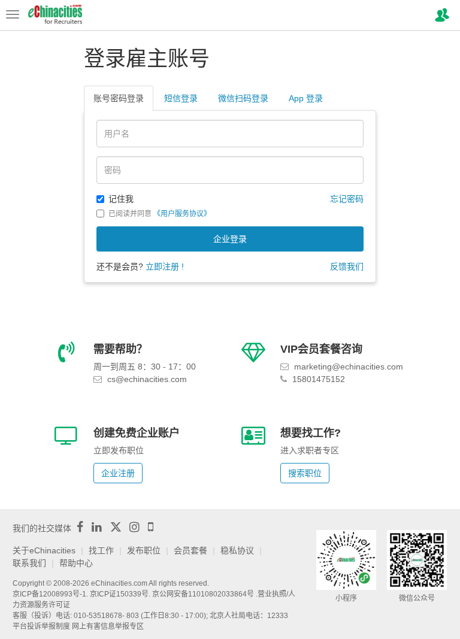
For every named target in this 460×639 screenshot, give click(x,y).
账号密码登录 (118, 98)
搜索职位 (305, 473)
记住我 (121, 199)
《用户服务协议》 (182, 214)
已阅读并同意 (159, 214)
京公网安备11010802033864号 (203, 594)
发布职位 (144, 550)
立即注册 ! (165, 266)
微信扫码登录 (243, 98)
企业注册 (118, 473)
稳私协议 (237, 550)
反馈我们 (347, 266)
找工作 (101, 550)
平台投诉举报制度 (41, 626)
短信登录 (181, 98)
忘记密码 (347, 199)
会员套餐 (190, 550)
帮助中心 (76, 563)
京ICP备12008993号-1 (49, 594)
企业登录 (230, 239)
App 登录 (306, 98)
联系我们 (29, 563)
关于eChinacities (44, 550)
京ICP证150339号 (119, 594)
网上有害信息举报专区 (108, 626)
